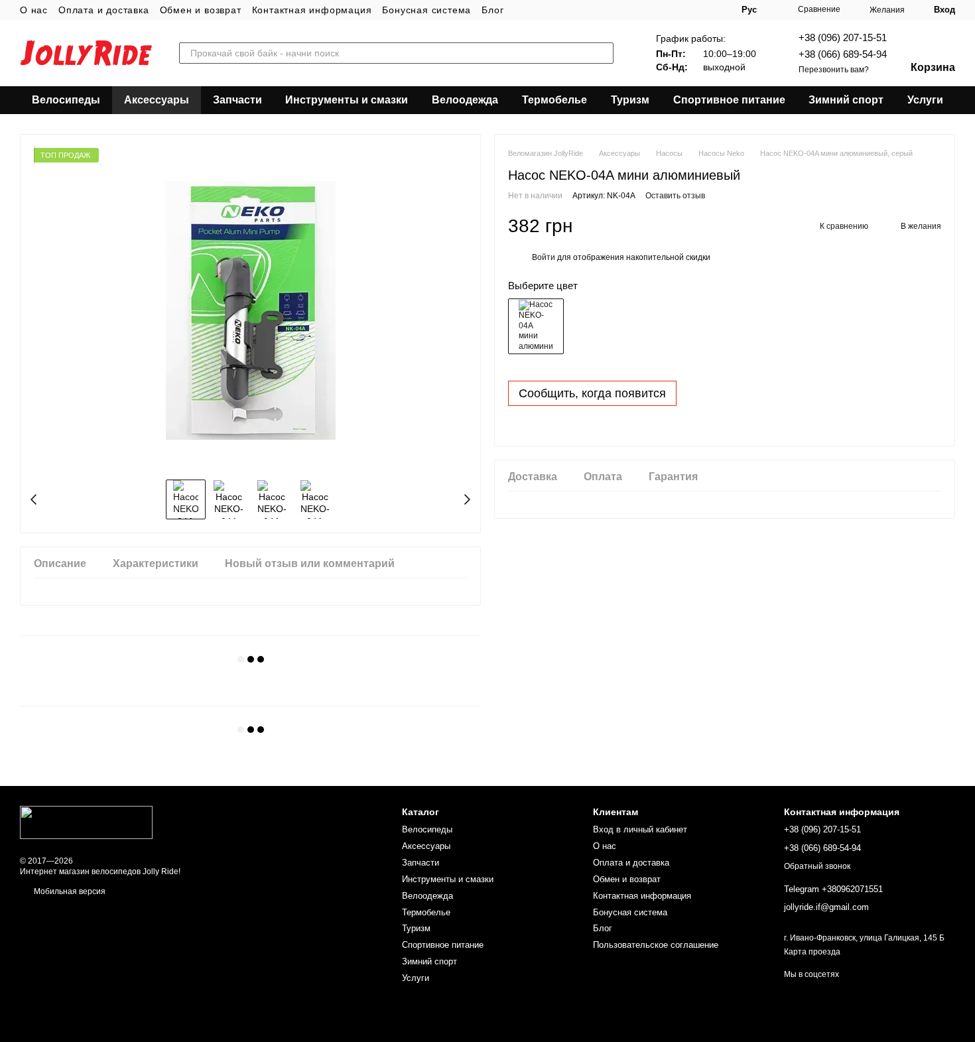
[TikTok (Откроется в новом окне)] (672, 10)
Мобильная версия (68, 891)
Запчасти (237, 99)
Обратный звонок (817, 866)
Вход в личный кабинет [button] (640, 829)
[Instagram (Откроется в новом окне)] (656, 10)
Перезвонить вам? (834, 69)
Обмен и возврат (200, 10)
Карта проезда (812, 951)
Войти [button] (543, 257)
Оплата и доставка (103, 10)
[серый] (536, 326)
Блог (492, 10)
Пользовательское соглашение (655, 945)
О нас (34, 10)
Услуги (925, 99)
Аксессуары (156, 99)
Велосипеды (66, 99)
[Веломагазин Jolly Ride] (86, 821)
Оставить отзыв (675, 195)
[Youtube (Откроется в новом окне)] (688, 10)
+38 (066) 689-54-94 (843, 54)
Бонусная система (426, 10)
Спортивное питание (729, 99)
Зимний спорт (846, 99)
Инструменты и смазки (346, 99)
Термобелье (554, 99)
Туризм (630, 99)
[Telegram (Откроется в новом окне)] (704, 10)
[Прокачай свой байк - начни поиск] (603, 53)
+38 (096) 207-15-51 (843, 37)
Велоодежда (465, 99)
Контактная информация (312, 10)
